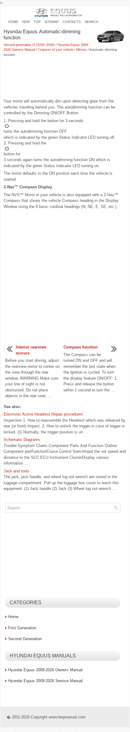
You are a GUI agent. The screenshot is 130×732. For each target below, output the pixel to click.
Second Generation (25, 638)
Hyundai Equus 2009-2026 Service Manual (45, 681)
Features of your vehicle (55, 49)
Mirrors (81, 49)
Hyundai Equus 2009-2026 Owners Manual (45, 670)
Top (37, 22)
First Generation (22, 628)
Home (13, 22)
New (26, 22)
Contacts (72, 22)
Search (91, 22)
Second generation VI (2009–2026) (29, 45)
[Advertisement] (65, 78)
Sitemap (51, 22)
